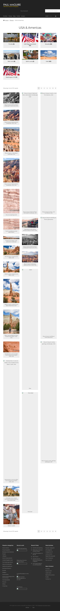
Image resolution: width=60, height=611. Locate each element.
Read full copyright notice (44, 605)
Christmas (4, 586)
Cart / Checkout (49, 558)
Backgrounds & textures (8, 552)
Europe (4, 570)
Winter (4, 584)
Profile (18, 16)
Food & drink (5, 574)
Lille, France (35, 556)
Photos (10, 16)
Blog (14, 16)
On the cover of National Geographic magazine (37, 560)
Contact (23, 16)
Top (33, 607)
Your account (49, 560)
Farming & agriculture (7, 562)
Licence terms (49, 554)
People (4, 554)
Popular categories (50, 547)
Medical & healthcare (7, 566)
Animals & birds (6, 579)
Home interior (5, 547)
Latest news (48, 572)
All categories (49, 549)
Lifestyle (4, 556)
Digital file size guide (50, 556)
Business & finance (6, 568)
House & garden (6, 549)
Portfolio (5, 16)
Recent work (49, 570)
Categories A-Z (49, 552)
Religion (4, 572)
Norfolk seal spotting (37, 547)
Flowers (4, 581)
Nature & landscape (7, 564)
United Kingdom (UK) (7, 560)
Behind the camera (50, 574)
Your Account (24, 11)
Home (6, 20)
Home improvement (7, 558)
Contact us (48, 579)
